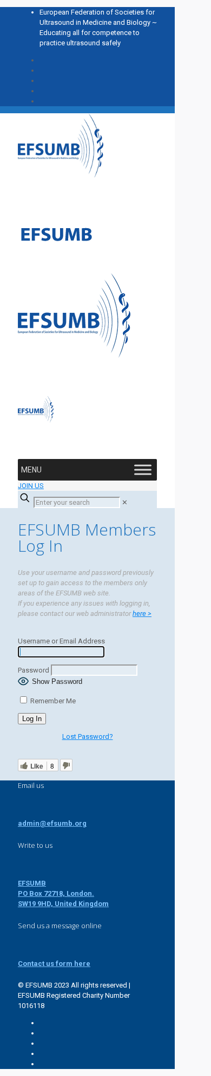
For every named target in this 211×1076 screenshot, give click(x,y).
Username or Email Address (61, 641)
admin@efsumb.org (52, 823)
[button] (31, 470)
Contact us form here (54, 964)
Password (33, 670)
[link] (125, 502)
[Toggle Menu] (142, 469)
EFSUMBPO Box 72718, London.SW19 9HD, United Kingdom (63, 893)
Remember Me (52, 701)
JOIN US (31, 486)
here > (142, 613)
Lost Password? (87, 736)
